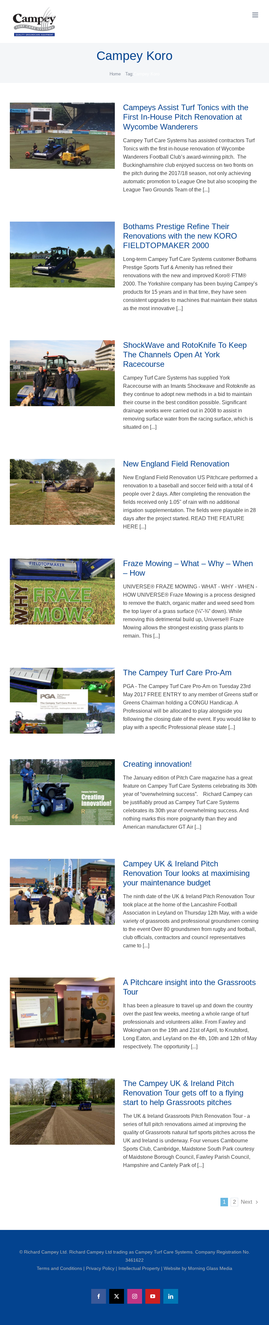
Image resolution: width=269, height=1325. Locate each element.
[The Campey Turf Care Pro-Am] (62, 701)
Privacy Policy (101, 1268)
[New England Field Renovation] (62, 492)
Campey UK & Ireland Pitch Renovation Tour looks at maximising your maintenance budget (186, 873)
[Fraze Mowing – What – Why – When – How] (62, 592)
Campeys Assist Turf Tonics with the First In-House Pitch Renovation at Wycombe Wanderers (185, 117)
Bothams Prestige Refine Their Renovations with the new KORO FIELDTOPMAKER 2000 (180, 236)
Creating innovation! (157, 764)
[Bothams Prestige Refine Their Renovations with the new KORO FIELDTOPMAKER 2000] (62, 255)
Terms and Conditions (60, 1268)
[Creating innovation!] (62, 792)
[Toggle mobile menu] (255, 14)
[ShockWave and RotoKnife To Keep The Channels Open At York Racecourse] (62, 373)
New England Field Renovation (176, 463)
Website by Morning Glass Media (198, 1268)
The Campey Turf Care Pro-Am (177, 672)
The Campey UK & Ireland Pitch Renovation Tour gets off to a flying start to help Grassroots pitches (183, 1093)
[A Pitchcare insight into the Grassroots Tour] (62, 1013)
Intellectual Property (139, 1268)
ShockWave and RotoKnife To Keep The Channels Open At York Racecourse (185, 354)
